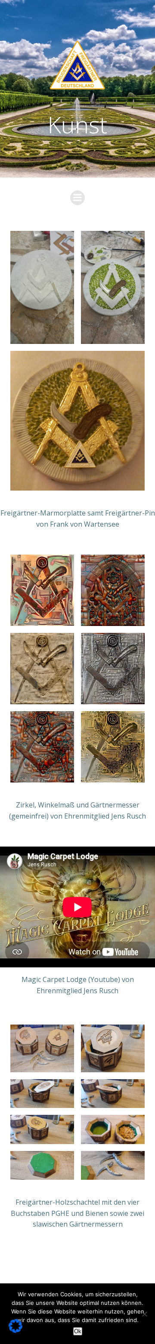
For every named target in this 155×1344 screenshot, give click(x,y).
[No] (144, 1314)
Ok (77, 1331)
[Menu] (77, 197)
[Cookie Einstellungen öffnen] (15, 1330)
